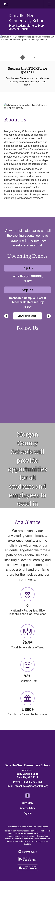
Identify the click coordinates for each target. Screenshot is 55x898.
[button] (6, 4)
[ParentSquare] (27, 852)
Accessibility (27, 808)
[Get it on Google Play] (27, 859)
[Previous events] (6, 316)
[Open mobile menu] (49, 4)
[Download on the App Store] (27, 867)
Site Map (27, 802)
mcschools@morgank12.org (31, 785)
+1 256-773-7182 (32, 781)
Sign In (28, 813)
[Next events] (49, 316)
